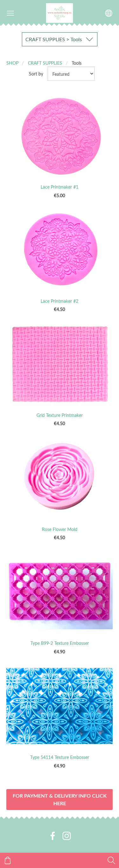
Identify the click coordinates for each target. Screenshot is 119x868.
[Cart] (7, 860)
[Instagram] (66, 835)
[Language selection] (108, 13)
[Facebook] (52, 835)
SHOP (12, 63)
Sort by (36, 73)
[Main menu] (10, 13)
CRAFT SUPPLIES (45, 63)
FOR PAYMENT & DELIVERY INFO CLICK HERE (60, 799)
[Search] (111, 860)
